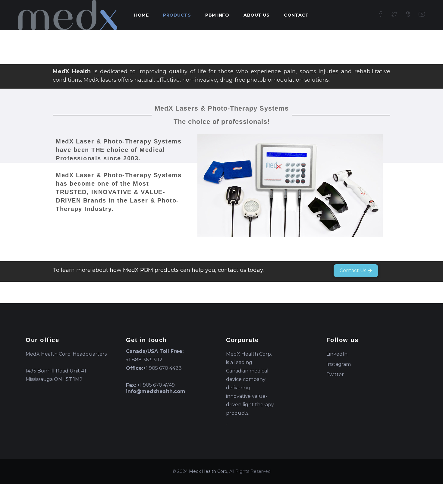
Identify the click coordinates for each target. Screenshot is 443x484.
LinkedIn (336, 354)
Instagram (338, 364)
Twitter (335, 374)
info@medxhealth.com (155, 391)
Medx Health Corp (208, 471)
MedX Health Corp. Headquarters (66, 354)
